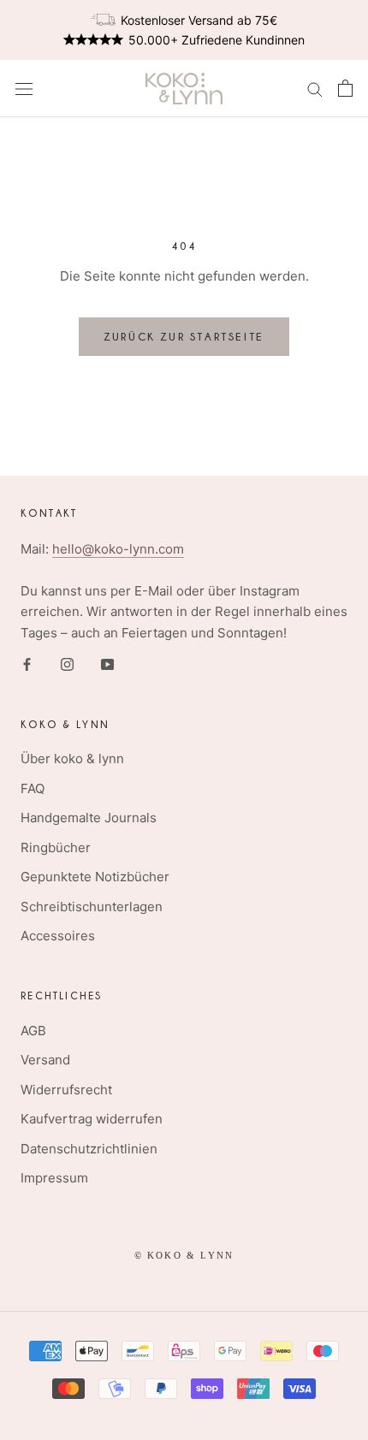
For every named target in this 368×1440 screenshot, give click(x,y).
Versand (45, 1060)
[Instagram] (67, 664)
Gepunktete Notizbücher (95, 876)
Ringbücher (56, 847)
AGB (33, 1030)
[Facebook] (27, 664)
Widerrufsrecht (66, 1089)
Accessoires (58, 935)
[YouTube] (107, 664)
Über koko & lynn (72, 758)
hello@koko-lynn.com (118, 549)
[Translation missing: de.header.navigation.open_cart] (345, 88)
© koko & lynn (184, 1255)
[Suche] (315, 88)
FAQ (33, 788)
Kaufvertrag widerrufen (92, 1119)
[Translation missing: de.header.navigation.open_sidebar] (24, 89)
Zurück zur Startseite (184, 336)
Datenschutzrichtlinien (89, 1149)
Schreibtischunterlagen (92, 906)
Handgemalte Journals (89, 817)
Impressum (54, 1178)
